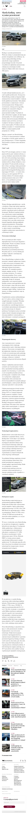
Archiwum (4, 780)
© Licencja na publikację (7, 655)
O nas (3, 766)
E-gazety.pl (16, 777)
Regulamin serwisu (18, 769)
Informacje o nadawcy (19, 770)
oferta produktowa (6, 793)
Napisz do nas (5, 769)
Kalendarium (17, 791)
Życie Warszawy (17, 784)
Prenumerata (5, 779)
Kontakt (4, 767)
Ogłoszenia (4, 777)
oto (11, 6)
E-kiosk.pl (16, 776)
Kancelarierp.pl (17, 782)
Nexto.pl (16, 779)
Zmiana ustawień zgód (19, 767)
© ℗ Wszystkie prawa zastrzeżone (10, 657)
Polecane (10, 665)
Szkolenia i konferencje (7, 789)
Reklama (4, 776)
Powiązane (4, 665)
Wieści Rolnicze (17, 783)
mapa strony (5, 791)
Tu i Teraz (4, 9)
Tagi (21, 665)
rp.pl (3, 49)
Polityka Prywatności (18, 766)
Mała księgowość (18, 780)
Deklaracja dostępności (19, 772)
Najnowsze (16, 665)
